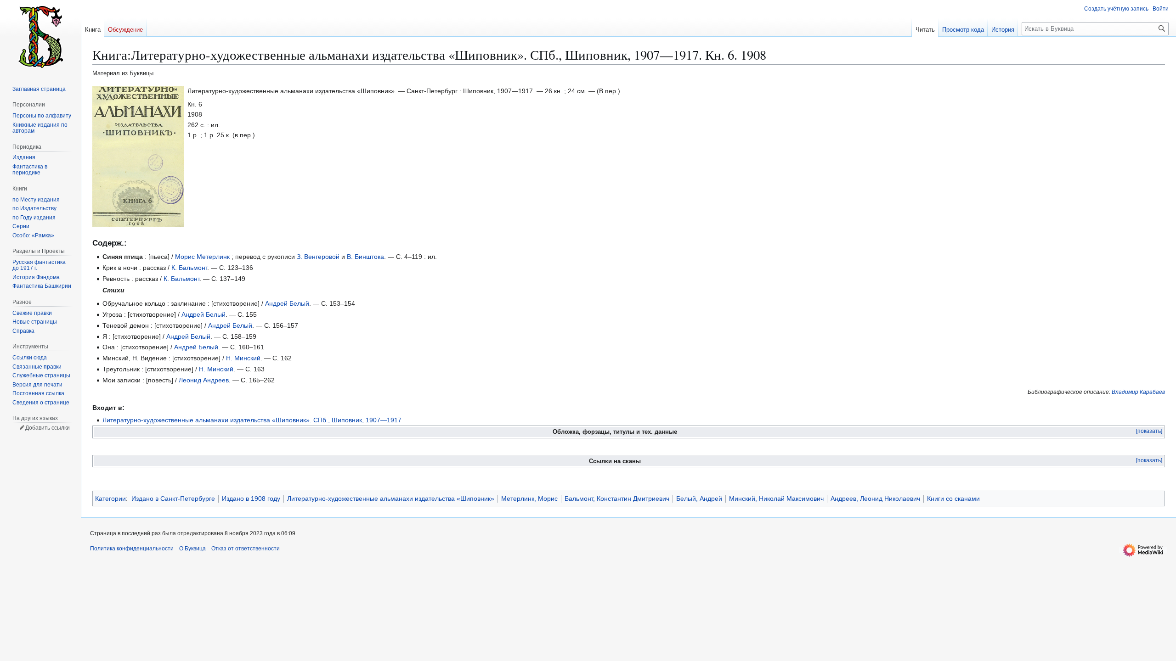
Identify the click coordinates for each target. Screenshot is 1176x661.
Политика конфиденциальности (132, 548)
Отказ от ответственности (245, 548)
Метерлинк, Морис (529, 498)
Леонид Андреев (204, 380)
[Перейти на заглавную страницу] (40, 36)
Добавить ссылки (47, 428)
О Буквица (192, 548)
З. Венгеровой (318, 256)
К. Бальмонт (189, 267)
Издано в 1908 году (251, 498)
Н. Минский (243, 358)
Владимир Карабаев (1138, 392)
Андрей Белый (287, 303)
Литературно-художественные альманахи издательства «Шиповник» (390, 498)
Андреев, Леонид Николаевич (875, 498)
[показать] (1149, 431)
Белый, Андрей (699, 498)
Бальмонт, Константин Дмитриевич (617, 498)
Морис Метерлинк (202, 256)
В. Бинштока (365, 256)
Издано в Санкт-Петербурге (173, 498)
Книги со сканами (953, 498)
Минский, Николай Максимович (776, 498)
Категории (110, 498)
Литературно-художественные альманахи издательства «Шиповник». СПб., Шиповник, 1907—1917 (251, 420)
